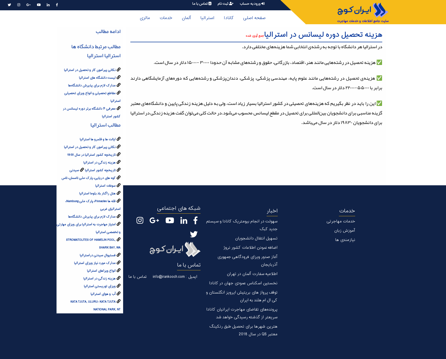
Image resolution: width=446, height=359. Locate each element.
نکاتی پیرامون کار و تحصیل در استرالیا (90, 70)
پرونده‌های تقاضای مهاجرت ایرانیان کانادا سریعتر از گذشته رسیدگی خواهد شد (241, 313)
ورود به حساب (250, 4)
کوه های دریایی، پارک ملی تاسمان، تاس (88, 178)
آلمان (186, 18)
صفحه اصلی (254, 18)
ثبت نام (223, 4)
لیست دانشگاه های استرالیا (97, 78)
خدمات (165, 18)
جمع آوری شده (255, 36)
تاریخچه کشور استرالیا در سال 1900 (91, 155)
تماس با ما (200, 4)
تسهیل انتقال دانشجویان (256, 238)
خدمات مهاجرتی (340, 221)
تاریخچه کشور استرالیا (100, 170)
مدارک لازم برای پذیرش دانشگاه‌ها (92, 85)
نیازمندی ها (345, 240)
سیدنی (74, 170)
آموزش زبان (344, 231)
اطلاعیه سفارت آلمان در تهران (252, 274)
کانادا (229, 18)
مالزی (144, 18)
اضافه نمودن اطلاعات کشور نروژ (250, 248)
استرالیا (207, 18)
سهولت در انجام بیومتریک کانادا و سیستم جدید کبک (241, 225)
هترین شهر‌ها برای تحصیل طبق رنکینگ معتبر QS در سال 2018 (243, 330)
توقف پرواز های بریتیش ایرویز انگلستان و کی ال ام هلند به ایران (241, 296)
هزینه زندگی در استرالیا (99, 162)
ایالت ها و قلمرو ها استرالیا (98, 139)
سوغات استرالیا (105, 186)
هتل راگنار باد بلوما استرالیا (97, 193)
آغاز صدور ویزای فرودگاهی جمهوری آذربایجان (247, 261)
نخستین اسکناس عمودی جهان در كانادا (243, 283)
